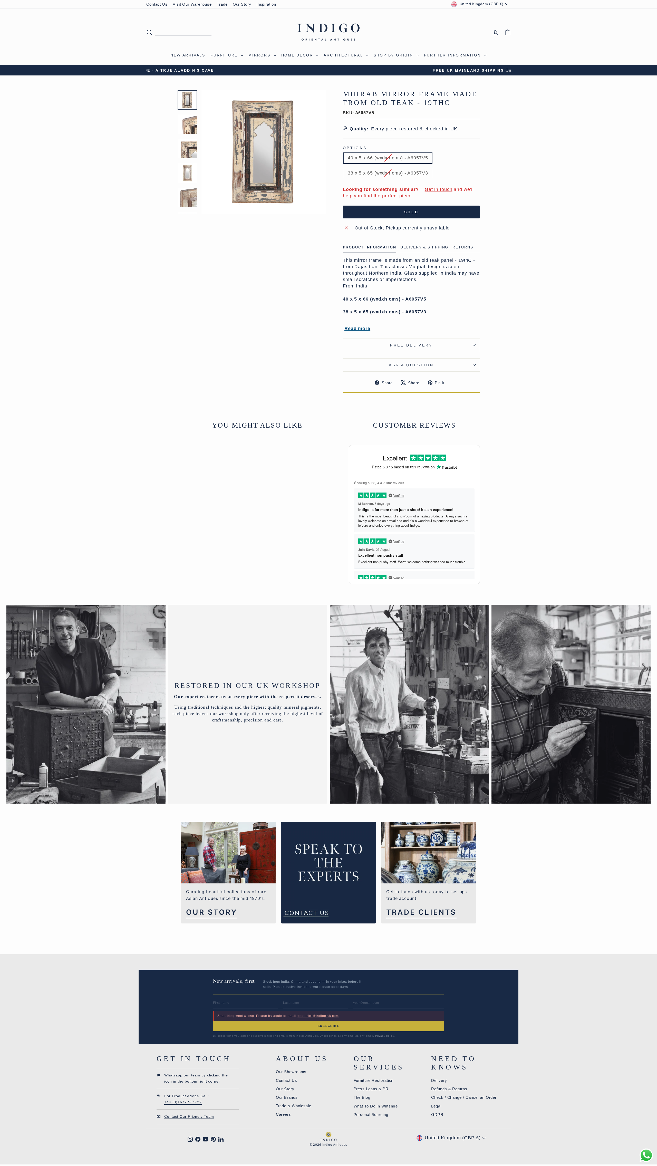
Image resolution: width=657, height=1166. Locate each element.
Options (355, 148)
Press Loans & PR (371, 1089)
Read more (357, 328)
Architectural (344, 55)
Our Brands (287, 1097)
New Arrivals (187, 55)
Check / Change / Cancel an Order (464, 1097)
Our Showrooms (291, 1071)
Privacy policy (384, 1035)
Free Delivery (411, 345)
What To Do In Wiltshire (376, 1106)
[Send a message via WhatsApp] (646, 1155)
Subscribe (328, 1025)
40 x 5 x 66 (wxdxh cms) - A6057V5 (388, 157)
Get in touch (438, 189)
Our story (211, 912)
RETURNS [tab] (462, 247)
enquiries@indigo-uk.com (318, 1016)
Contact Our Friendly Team (189, 1116)
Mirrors (260, 55)
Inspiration (266, 4)
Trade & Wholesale (293, 1106)
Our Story (242, 4)
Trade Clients (421, 912)
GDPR (437, 1114)
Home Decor (298, 55)
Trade (222, 4)
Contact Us (157, 4)
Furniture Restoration (374, 1080)
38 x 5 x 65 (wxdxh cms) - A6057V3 (388, 173)
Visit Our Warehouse (192, 4)
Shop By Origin (394, 55)
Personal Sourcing (371, 1114)
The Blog (362, 1097)
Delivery (439, 1080)
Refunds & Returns (449, 1089)
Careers (283, 1114)
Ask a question (411, 365)
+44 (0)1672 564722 (183, 1102)
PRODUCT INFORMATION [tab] (369, 247)
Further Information (453, 55)
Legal (436, 1106)
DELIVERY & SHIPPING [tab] (424, 247)
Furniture (224, 55)
